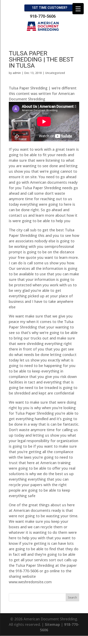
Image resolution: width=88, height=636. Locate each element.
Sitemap (52, 624)
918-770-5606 (43, 16)
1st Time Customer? (49, 8)
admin (17, 73)
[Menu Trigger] (78, 8)
